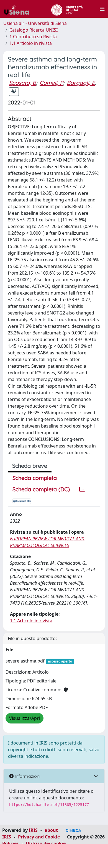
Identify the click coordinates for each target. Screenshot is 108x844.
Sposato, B (22, 82)
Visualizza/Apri (24, 718)
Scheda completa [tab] (34, 477)
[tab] (81, 489)
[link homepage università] (67, 8)
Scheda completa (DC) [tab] (41, 489)
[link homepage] (18, 8)
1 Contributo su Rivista (33, 37)
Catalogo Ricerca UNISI (33, 30)
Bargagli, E (81, 82)
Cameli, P (51, 82)
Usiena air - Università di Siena (35, 23)
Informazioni (27, 776)
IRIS (33, 830)
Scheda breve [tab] (29, 465)
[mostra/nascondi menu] (102, 9)
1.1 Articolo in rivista (30, 43)
